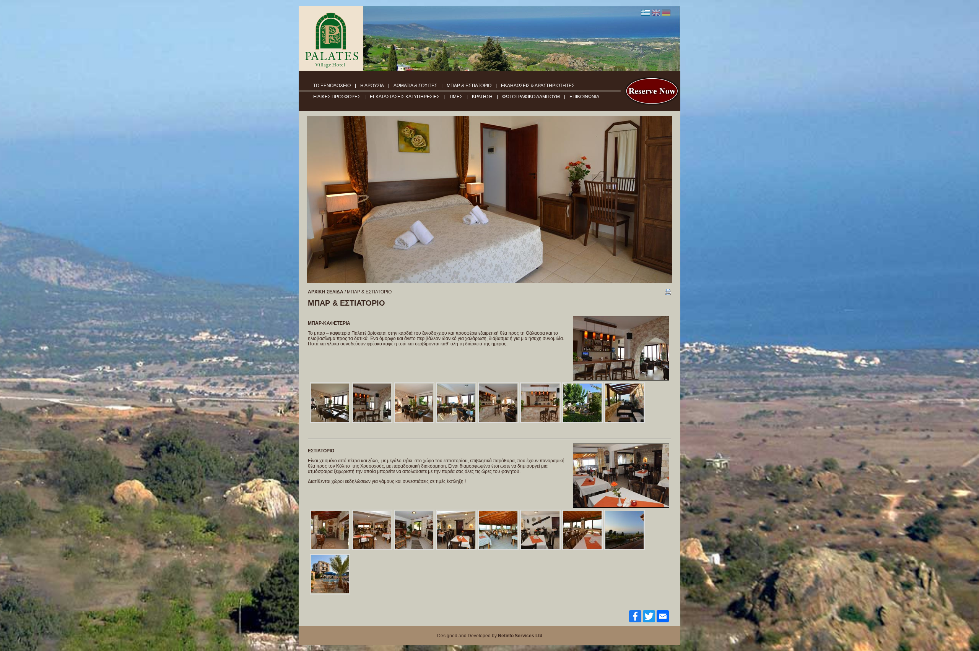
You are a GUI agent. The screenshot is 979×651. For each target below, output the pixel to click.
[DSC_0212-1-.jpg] (372, 402)
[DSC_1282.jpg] (624, 530)
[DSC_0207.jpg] (330, 402)
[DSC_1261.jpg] (582, 530)
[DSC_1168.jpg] (624, 402)
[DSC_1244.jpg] (540, 402)
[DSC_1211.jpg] (456, 402)
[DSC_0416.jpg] (540, 530)
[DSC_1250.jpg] (330, 530)
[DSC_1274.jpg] (372, 530)
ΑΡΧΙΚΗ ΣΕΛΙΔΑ (325, 292)
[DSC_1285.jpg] (330, 574)
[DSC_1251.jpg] (498, 530)
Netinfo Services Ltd (520, 635)
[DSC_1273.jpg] (414, 530)
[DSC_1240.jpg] (498, 402)
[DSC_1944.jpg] (582, 402)
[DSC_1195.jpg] (414, 402)
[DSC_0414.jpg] (456, 530)
